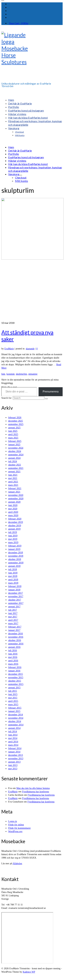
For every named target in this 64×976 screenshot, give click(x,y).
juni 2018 (12, 573)
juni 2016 (12, 654)
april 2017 (13, 620)
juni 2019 (12, 535)
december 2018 (15, 552)
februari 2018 (14, 586)
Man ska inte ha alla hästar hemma (33, 788)
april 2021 (13, 481)
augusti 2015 (14, 687)
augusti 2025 (14, 427)
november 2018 (15, 556)
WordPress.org (15, 831)
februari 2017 (14, 627)
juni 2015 (12, 694)
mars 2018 (13, 583)
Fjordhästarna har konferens (35, 791)
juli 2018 (12, 569)
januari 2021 (14, 492)
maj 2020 (12, 508)
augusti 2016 (14, 647)
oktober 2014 (14, 721)
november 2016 (15, 637)
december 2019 (15, 522)
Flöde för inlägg (16, 824)
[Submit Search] (46, 398)
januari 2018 (14, 589)
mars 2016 (13, 664)
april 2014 (13, 741)
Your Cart (18, 23)
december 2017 (15, 593)
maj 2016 (12, 657)
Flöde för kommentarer (19, 828)
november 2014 (15, 718)
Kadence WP (29, 972)
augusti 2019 (14, 529)
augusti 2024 (14, 458)
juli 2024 (12, 461)
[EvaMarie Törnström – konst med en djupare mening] (32, 56)
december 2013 (15, 755)
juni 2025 (12, 431)
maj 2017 (12, 616)
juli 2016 (12, 650)
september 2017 (15, 603)
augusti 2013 (14, 762)
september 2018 (15, 562)
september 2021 (15, 468)
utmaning (32, 374)
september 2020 (15, 498)
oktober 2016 (14, 640)
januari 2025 (14, 444)
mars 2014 (13, 745)
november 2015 (15, 677)
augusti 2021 (14, 471)
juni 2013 (12, 765)
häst (3, 374)
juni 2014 (12, 735)
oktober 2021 (14, 465)
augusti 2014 (14, 728)
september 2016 (15, 643)
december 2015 (15, 674)
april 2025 (13, 434)
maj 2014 (12, 738)
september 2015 (15, 684)
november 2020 (15, 495)
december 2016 (15, 633)
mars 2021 (13, 485)
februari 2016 (14, 667)
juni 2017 (12, 613)
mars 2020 (13, 515)
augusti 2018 (14, 566)
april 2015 (13, 701)
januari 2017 (14, 630)
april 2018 (13, 579)
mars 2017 (13, 623)
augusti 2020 (14, 502)
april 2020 (13, 512)
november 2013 (15, 758)
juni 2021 (12, 475)
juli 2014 (12, 731)
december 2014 (15, 714)
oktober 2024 (14, 451)
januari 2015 (14, 711)
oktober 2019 (14, 525)
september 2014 (15, 724)
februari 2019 (14, 546)
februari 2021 (14, 488)
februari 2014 (14, 748)
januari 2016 (14, 670)
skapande (30, 348)
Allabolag (17, 863)
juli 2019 (12, 532)
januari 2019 (14, 549)
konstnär (10, 374)
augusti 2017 (14, 606)
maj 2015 (12, 697)
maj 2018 (12, 576)
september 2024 (15, 454)
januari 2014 (14, 751)
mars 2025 (13, 438)
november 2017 (15, 596)
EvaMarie (9, 348)
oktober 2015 (14, 681)
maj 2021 (12, 478)
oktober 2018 (14, 559)
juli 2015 (12, 691)
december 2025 (15, 421)
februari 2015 (14, 708)
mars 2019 (13, 542)
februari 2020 (14, 519)
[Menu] (2, 0)
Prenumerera (51, 391)
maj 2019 (12, 539)
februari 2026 (14, 417)
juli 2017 (12, 610)
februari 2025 (14, 441)
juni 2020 (12, 505)
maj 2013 (12, 768)
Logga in (12, 821)
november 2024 (15, 448)
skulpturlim (21, 374)
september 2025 (15, 424)
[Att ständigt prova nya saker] (32, 259)
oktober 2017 (14, 600)
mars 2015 (13, 704)
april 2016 (13, 660)
